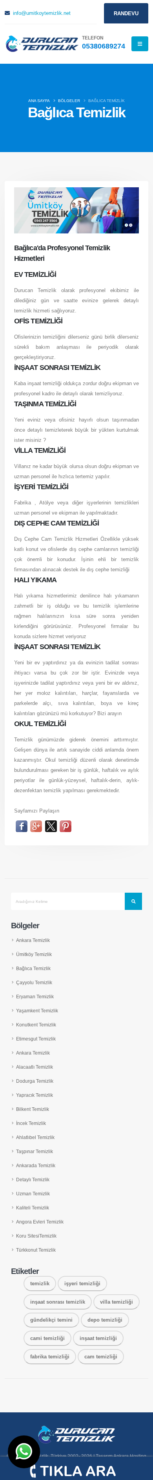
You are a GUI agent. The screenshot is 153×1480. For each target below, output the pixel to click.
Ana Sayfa (39, 101)
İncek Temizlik (31, 1123)
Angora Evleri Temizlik (40, 1221)
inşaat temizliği (98, 1338)
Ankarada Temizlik (35, 1165)
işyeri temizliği (82, 1283)
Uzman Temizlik (33, 1193)
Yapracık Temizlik (34, 1095)
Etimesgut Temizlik (36, 1038)
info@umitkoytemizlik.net (42, 13)
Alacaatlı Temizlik (34, 1066)
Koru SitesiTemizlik (36, 1235)
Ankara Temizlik (33, 940)
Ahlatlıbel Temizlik (35, 1137)
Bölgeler (69, 101)
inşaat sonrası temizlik (57, 1302)
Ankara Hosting (129, 1455)
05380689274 (103, 46)
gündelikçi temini (51, 1320)
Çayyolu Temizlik (34, 982)
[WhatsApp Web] (24, 1451)
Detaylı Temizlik (32, 1179)
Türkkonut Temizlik (36, 1249)
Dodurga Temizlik (34, 1081)
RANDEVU (126, 13)
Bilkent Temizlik (32, 1109)
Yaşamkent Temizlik (37, 1010)
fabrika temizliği (49, 1357)
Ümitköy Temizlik (34, 954)
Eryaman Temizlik (35, 996)
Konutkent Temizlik (36, 1024)
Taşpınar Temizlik (34, 1151)
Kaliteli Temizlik (32, 1207)
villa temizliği (116, 1302)
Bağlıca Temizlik (33, 968)
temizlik (39, 1283)
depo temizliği (104, 1320)
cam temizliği (100, 1357)
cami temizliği (47, 1338)
